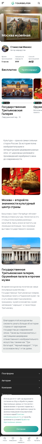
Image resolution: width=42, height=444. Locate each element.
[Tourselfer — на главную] (21, 3)
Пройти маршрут (29, 70)
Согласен (21, 429)
